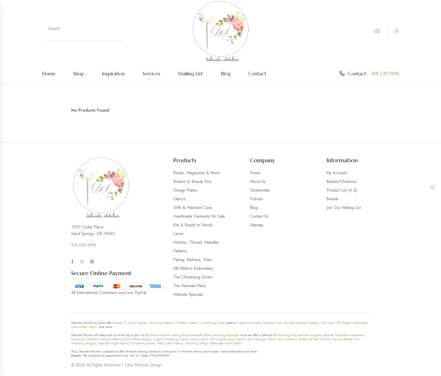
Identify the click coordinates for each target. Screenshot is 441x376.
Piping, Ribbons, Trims (192, 260)
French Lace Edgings (251, 339)
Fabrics (179, 199)
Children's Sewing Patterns (104, 339)
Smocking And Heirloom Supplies (299, 335)
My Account (336, 173)
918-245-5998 (83, 245)
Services (151, 73)
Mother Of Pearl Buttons (314, 339)
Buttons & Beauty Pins (192, 181)
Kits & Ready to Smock (193, 225)
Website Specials (188, 294)
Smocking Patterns (161, 323)
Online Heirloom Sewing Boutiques (172, 335)
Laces (178, 234)
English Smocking (166, 339)
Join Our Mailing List (343, 207)
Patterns (180, 251)
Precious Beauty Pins (345, 339)
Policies (256, 199)
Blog (225, 73)
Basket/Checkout (341, 181)
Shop (78, 73)
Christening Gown (212, 323)
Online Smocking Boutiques (220, 335)
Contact (257, 73)
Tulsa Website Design (143, 365)
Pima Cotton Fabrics (170, 343)
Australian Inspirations (349, 335)
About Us (258, 181)
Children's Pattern (186, 323)
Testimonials (260, 190)
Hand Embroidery (249, 323)
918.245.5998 (385, 73)
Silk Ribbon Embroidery (193, 268)
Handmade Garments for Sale (199, 216)
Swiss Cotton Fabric (84, 327)
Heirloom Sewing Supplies (301, 323)
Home (48, 73)
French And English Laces (217, 339)
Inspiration (113, 73)
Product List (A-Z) (341, 190)
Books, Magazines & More (196, 173)
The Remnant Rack (189, 286)
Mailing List (190, 73)
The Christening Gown (192, 277)
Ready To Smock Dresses (130, 323)
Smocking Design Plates (201, 343)
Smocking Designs (83, 343)
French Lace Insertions (282, 339)
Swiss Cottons (233, 343)
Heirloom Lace (272, 323)
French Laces (188, 339)
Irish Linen (328, 323)
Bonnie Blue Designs (138, 339)
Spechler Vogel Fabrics (113, 343)
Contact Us (259, 216)
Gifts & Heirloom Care (192, 207)
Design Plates (185, 190)
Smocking (77, 339)
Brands (332, 199)
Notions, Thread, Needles (196, 242)
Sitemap (256, 225)
